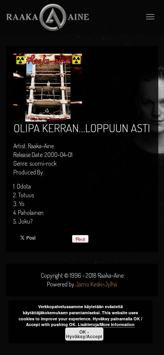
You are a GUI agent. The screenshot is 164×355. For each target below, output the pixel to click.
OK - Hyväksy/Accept (84, 334)
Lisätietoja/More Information (106, 324)
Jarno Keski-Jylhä (96, 284)
